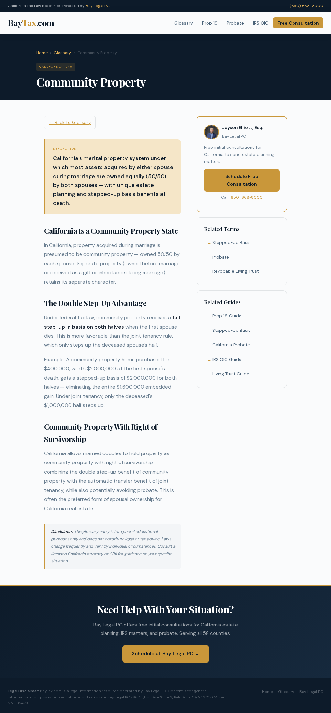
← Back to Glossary (70, 122)
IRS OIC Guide (226, 359)
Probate (235, 23)
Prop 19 (210, 23)
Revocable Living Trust (235, 271)
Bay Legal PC (98, 5)
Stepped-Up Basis (231, 242)
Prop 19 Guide (226, 316)
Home (42, 53)
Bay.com (31, 22)
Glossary (183, 23)
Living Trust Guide (230, 374)
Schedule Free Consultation (241, 180)
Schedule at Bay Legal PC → (165, 653)
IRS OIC (260, 23)
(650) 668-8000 (306, 5)
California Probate (231, 345)
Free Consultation (298, 23)
